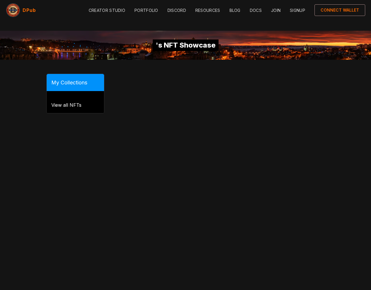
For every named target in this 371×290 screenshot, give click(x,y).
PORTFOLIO (146, 10)
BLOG (235, 10)
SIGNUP (297, 10)
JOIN (276, 10)
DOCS (256, 10)
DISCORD (177, 10)
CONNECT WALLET (340, 10)
